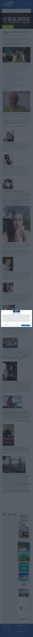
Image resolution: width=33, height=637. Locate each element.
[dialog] (16, 318)
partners (6, 314)
